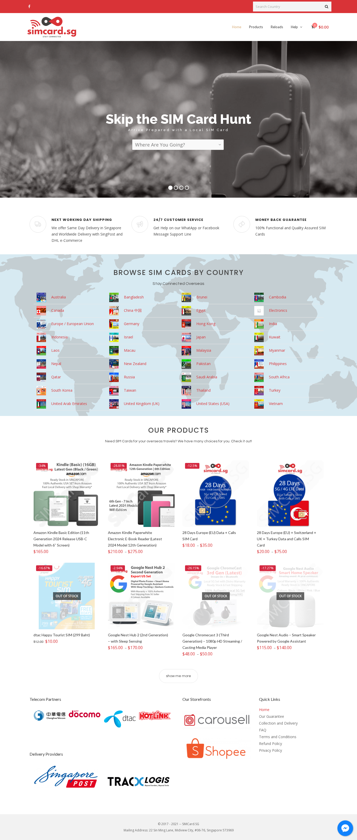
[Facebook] (29, 6)
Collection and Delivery (278, 723)
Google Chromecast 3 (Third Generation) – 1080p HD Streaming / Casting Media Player (212, 641)
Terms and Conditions (277, 736)
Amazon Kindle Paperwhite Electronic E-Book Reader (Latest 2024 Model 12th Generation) (135, 538)
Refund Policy (270, 743)
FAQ (262, 729)
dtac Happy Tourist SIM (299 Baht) (61, 635)
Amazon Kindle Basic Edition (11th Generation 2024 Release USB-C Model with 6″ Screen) (61, 538)
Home (264, 709)
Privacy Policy (270, 750)
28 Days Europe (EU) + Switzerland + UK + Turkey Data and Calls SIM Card (286, 538)
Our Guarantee (271, 716)
